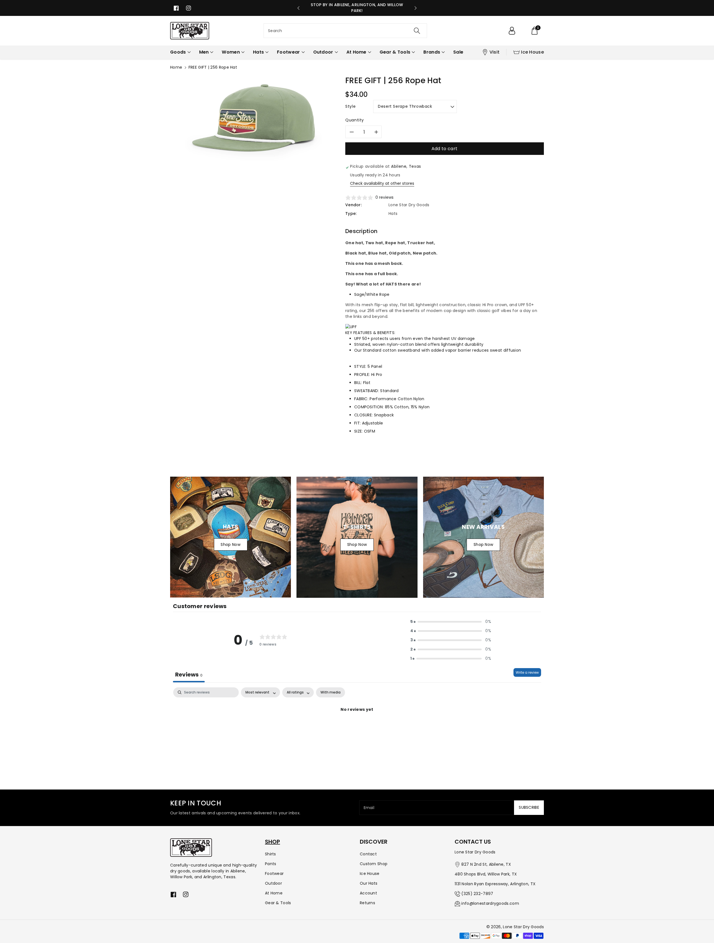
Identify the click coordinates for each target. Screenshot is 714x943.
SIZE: (358, 431)
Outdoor (273, 883)
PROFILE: (362, 374)
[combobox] (345, 31)
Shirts (270, 854)
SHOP (272, 842)
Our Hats (368, 883)
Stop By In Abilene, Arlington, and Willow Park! (357, 7)
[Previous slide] (298, 8)
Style (350, 106)
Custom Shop (373, 864)
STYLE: (360, 366)
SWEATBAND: (366, 390)
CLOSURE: (363, 415)
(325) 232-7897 (477, 893)
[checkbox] (330, 692)
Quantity (354, 120)
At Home (274, 893)
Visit (494, 52)
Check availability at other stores (382, 183)
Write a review (527, 672)
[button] (534, 31)
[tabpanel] (357, 728)
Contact (368, 854)
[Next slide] (415, 8)
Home (176, 67)
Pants (270, 864)
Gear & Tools (278, 903)
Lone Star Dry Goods (523, 927)
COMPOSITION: (369, 407)
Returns (367, 903)
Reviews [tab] (188, 674)
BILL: (358, 382)
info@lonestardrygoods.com (490, 903)
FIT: (357, 423)
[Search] (417, 31)
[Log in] (512, 31)
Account (368, 893)
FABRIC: (361, 399)
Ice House (532, 52)
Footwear (274, 873)
